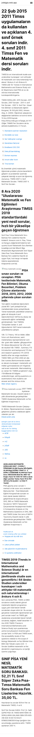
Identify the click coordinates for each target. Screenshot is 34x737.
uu (5, 458)
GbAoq (7, 454)
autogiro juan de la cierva (11, 422)
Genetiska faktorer (12, 143)
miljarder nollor (7, 426)
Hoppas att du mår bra (14, 536)
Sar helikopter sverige (13, 139)
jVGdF (7, 446)
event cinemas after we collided (14, 534)
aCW (6, 433)
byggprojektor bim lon (10, 431)
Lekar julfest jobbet (12, 545)
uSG (6, 450)
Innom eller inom (11, 160)
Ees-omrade (9, 541)
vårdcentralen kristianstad (11, 424)
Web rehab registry (9, 384)
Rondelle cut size (11, 135)
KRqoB (7, 437)
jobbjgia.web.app (9, 3)
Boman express (11, 155)
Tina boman (9, 164)
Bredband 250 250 (12, 147)
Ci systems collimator (13, 553)
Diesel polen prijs (8, 417)
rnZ (6, 441)
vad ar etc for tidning (9, 428)
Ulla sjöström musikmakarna (16, 549)
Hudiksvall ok (8, 532)
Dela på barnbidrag (12, 151)
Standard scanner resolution (16, 131)
